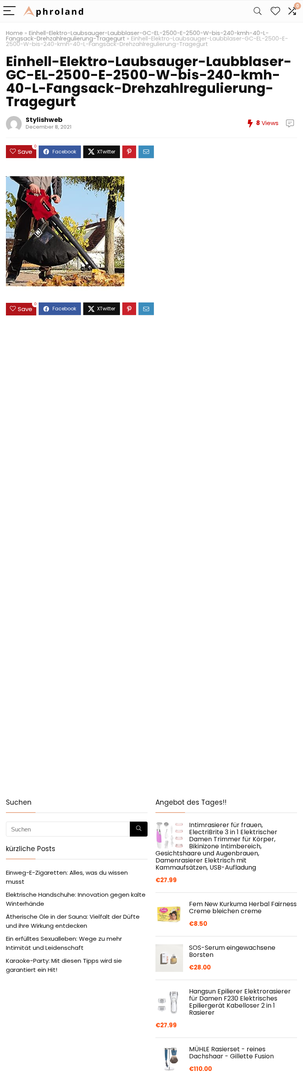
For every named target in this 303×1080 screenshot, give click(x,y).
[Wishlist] (275, 11)
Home (14, 33)
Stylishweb (44, 119)
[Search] (257, 11)
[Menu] (9, 11)
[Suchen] (139, 829)
